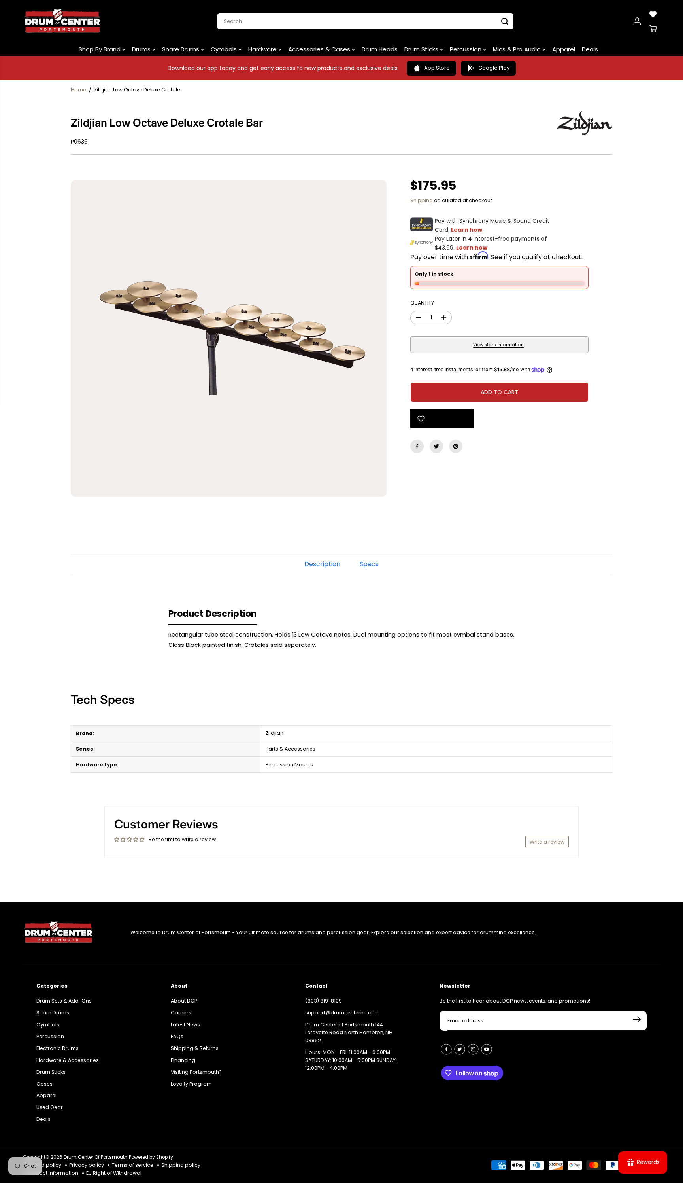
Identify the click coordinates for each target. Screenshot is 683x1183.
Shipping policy (180, 1165)
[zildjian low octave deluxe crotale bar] (229, 338)
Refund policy (44, 1165)
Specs (369, 564)
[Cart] (653, 28)
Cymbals (224, 49)
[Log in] (637, 21)
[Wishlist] (653, 14)
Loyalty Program (191, 1084)
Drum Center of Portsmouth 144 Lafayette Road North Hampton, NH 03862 (348, 1032)
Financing (183, 1060)
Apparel (563, 49)
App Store (437, 68)
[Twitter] (436, 446)
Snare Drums (181, 49)
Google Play (493, 68)
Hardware (263, 49)
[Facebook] (417, 446)
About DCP (184, 1000)
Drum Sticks (422, 49)
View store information (498, 345)
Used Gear (49, 1107)
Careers (181, 1012)
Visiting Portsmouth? (196, 1072)
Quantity (422, 303)
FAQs (177, 1036)
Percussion (466, 49)
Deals (590, 49)
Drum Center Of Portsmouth (96, 1157)
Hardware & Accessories (67, 1060)
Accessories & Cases (320, 49)
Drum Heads (380, 49)
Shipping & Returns (195, 1048)
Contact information (52, 1173)
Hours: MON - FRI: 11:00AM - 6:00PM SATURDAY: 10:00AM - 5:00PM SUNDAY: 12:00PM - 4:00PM (351, 1060)
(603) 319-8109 (323, 1000)
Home (78, 89)
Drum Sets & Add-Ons (64, 1000)
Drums (142, 49)
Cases (44, 1084)
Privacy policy (86, 1165)
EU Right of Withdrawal (114, 1173)
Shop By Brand (100, 49)
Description (322, 564)
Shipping (421, 200)
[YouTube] (486, 1049)
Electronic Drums (57, 1048)
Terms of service (132, 1165)
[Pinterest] (455, 446)
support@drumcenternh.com (342, 1012)
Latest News (185, 1024)
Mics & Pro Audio (517, 49)
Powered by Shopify (151, 1157)
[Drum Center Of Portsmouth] (62, 21)
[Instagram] (473, 1049)
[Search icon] (504, 21)
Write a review (547, 841)
